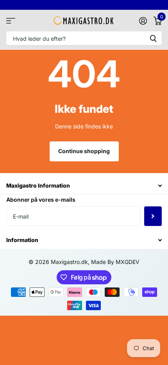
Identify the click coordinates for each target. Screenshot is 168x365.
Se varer (10, 20)
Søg (153, 38)
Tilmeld (153, 216)
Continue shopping (84, 151)
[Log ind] (143, 20)
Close (84, 186)
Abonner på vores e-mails (40, 199)
